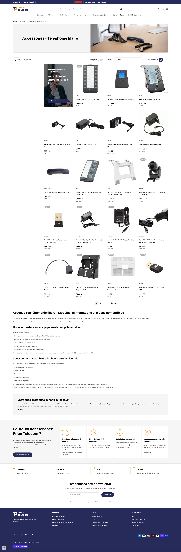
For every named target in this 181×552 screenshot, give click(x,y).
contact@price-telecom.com (105, 473)
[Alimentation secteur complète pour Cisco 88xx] (58, 124)
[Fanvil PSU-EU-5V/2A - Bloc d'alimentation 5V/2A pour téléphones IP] (153, 219)
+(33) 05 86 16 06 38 (63, 473)
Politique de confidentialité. (103, 502)
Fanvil (109, 188)
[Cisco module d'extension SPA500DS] (153, 78)
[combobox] (90, 9)
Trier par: (109, 60)
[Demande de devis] (158, 9)
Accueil (15, 21)
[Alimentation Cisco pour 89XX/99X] (90, 124)
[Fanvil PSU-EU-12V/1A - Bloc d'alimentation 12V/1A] (122, 219)
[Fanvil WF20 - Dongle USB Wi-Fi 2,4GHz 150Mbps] (153, 267)
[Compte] (162, 9)
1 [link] (96, 303)
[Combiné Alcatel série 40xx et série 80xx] (58, 171)
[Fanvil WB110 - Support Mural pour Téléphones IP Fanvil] (122, 267)
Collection (23, 21)
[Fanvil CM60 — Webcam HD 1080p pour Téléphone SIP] (153, 171)
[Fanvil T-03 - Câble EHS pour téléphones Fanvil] (58, 267)
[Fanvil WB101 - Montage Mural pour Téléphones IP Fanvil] (90, 267)
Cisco (77, 95)
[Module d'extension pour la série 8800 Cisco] (122, 78)
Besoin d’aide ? (17, 2)
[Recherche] (121, 9)
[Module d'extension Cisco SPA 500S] (90, 78)
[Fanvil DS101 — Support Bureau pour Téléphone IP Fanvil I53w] (122, 171)
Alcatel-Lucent (49, 188)
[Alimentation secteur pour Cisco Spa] (153, 124)
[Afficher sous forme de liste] (166, 59)
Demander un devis (30, 2)
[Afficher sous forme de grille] (160, 59)
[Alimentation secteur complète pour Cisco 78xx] (122, 124)
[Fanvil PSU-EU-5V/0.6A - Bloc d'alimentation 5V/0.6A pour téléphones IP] (90, 219)
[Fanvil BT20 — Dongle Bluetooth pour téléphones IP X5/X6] (58, 219)
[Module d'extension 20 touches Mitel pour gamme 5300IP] (90, 171)
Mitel (77, 188)
